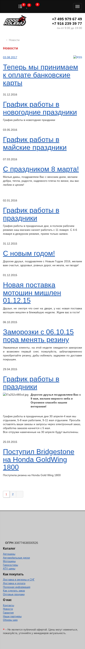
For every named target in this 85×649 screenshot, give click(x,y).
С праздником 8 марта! (41, 169)
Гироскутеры (10, 565)
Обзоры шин (10, 619)
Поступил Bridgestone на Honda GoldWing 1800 (38, 459)
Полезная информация (16, 587)
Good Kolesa (15, 21)
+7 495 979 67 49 (67, 19)
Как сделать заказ (14, 590)
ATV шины (9, 568)
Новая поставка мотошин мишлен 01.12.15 (32, 292)
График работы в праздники (31, 214)
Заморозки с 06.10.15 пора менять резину (38, 336)
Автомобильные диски (16, 557)
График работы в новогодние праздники (40, 108)
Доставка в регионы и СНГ (19, 579)
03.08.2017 (10, 57)
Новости (8, 608)
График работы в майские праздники (35, 143)
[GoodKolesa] (4, 40)
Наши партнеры (12, 616)
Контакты (8, 605)
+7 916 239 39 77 (67, 23)
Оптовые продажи (14, 594)
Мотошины (9, 561)
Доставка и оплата (14, 583)
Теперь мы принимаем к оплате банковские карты (40, 75)
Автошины (9, 554)
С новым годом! (29, 253)
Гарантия (8, 612)
